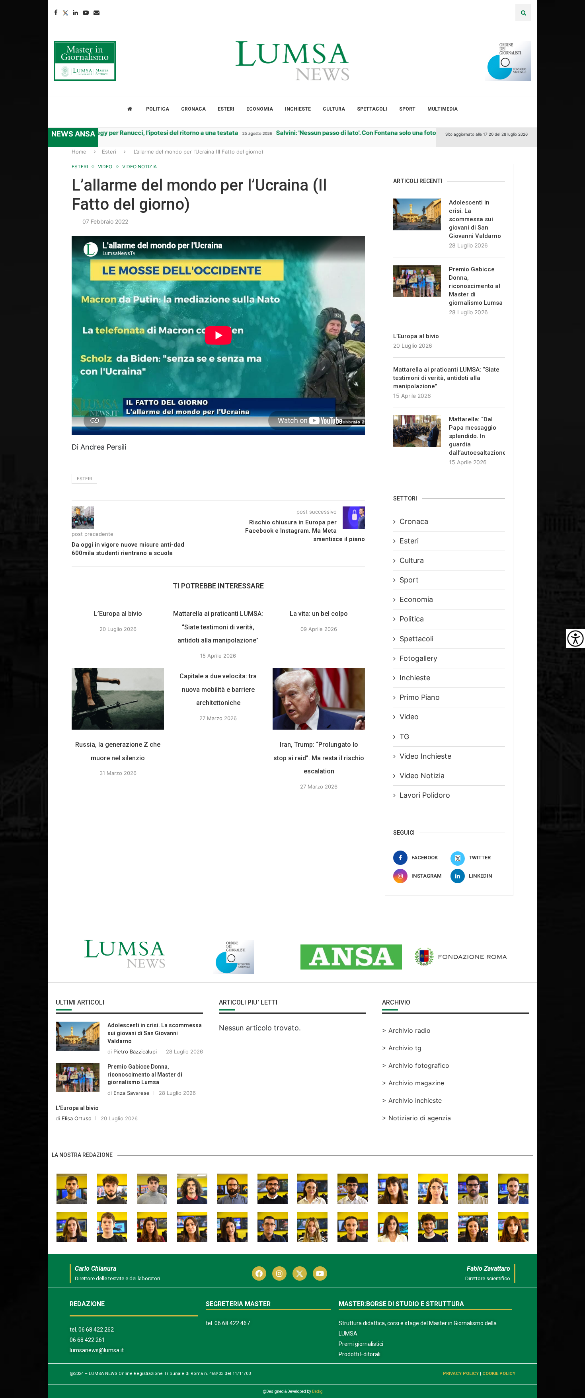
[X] (10, 157)
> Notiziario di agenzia (416, 1118)
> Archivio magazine (413, 1083)
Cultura (334, 109)
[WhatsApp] (10, 204)
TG (404, 736)
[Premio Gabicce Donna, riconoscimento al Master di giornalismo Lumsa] (417, 281)
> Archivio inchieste (412, 1100)
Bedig (317, 1391)
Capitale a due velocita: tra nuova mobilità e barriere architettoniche (218, 710)
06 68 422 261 (87, 1340)
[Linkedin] (75, 12)
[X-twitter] (299, 1273)
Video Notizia (422, 775)
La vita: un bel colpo (319, 635)
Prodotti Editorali (359, 1354)
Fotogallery (418, 658)
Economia (259, 109)
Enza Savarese (131, 1093)
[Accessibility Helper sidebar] (575, 638)
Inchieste (298, 109)
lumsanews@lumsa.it (97, 1350)
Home (79, 151)
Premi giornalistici (361, 1344)
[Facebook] (56, 12)
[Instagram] (279, 1273)
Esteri (226, 109)
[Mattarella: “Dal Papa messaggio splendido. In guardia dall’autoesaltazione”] (417, 431)
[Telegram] (10, 189)
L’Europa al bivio (118, 635)
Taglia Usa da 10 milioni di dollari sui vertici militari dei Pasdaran (230, 132)
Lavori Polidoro (425, 795)
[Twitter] (65, 12)
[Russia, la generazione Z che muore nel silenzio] (118, 720)
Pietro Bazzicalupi (135, 1051)
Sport (407, 109)
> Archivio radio (406, 1030)
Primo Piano (420, 697)
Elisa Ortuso (77, 1118)
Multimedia (442, 109)
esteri (84, 499)
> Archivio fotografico (415, 1065)
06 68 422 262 (96, 1329)
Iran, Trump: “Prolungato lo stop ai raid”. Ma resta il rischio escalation (318, 778)
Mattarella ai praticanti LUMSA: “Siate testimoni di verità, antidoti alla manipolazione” (218, 648)
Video (409, 717)
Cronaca (193, 109)
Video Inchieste (425, 756)
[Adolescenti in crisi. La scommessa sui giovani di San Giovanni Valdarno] (417, 214)
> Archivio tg (401, 1048)
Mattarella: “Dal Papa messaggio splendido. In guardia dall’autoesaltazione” (477, 436)
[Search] (523, 12)
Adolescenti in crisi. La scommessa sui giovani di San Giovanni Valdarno (475, 219)
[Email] (96, 12)
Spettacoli (372, 109)
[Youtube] (85, 12)
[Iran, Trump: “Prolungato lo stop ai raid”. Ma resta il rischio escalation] (319, 720)
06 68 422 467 (232, 1323)
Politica (157, 109)
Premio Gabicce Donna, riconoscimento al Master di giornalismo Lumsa (476, 286)
